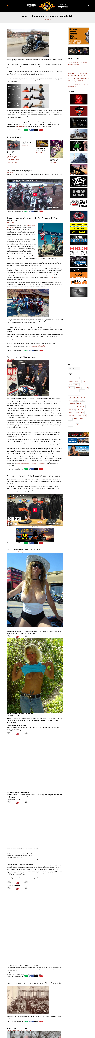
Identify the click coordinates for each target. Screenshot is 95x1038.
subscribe (71, 424)
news (70, 412)
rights (70, 421)
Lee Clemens (15, 161)
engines (76, 391)
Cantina (9, 552)
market (82, 400)
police (84, 415)
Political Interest (21, 1030)
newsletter (76, 412)
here (53, 277)
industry (83, 397)
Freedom (76, 394)
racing (75, 418)
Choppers (71, 387)
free (70, 394)
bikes (70, 384)
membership (72, 403)
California (76, 384)
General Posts (10, 156)
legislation (76, 400)
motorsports (72, 409)
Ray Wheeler (14, 162)
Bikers (84, 381)
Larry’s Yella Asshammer (54, 160)
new (82, 409)
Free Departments (12, 1030)
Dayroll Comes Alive (26, 142)
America (83, 378)
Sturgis (80, 421)
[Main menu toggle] (7, 6)
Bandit (71, 381)
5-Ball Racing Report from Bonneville (11, 153)
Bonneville (13, 157)
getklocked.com (21, 126)
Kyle (11, 161)
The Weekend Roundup (17, 552)
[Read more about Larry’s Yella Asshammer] (56, 149)
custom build (85, 387)
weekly (82, 424)
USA (78, 424)
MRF (78, 409)
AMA (78, 378)
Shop (75, 421)
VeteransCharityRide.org (38, 345)
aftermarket (71, 378)
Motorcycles (80, 406)
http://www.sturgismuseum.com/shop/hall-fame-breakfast (30, 463)
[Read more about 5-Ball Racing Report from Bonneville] (13, 145)
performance (72, 415)
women (71, 427)
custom (78, 387)
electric (70, 391)
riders (81, 418)
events (82, 391)
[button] (88, 6)
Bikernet (77, 381)
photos (79, 415)
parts (82, 412)
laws (70, 400)
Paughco (9, 162)
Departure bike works (12, 159)
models (79, 403)
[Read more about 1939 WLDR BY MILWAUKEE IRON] (42, 143)
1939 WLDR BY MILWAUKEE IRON (42, 149)
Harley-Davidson (74, 397)
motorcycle (71, 406)
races (70, 418)
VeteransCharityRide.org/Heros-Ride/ (37, 346)
